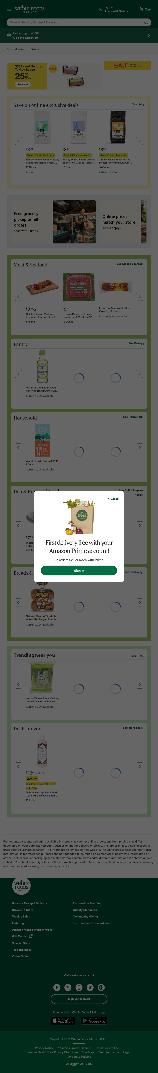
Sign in (79, 570)
